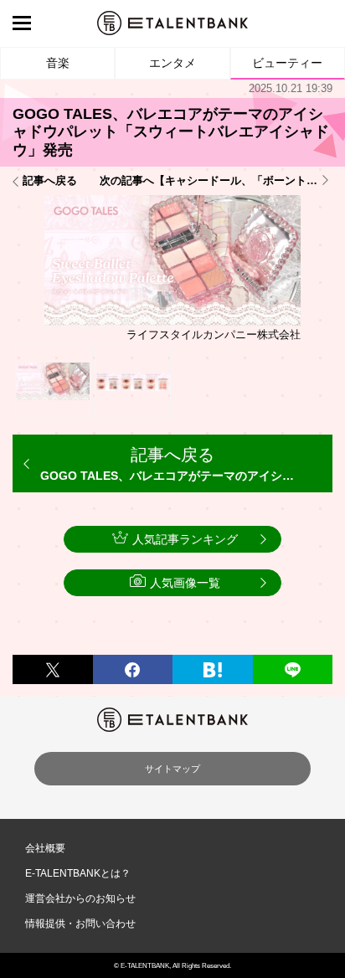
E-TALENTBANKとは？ (78, 873)
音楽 (58, 62)
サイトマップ (172, 769)
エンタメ (172, 62)
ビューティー (287, 62)
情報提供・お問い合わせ (80, 923)
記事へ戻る (50, 180)
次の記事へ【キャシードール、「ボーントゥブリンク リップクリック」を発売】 (216, 180)
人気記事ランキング (185, 539)
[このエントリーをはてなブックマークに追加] (212, 669)
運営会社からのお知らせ (80, 898)
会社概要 (45, 848)
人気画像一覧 (185, 582)
